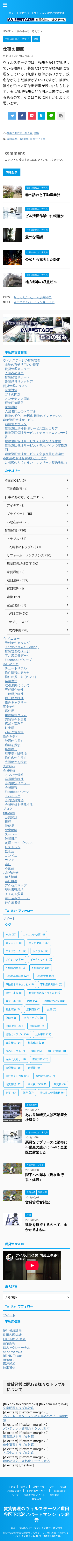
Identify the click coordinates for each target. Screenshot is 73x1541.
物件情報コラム (16, 715)
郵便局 (9, 826)
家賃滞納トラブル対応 (18, 1436)
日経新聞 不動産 (14, 1339)
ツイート (9, 918)
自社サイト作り (39, 138)
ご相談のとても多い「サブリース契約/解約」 (36, 462)
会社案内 (54, 1494)
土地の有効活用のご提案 (22, 364)
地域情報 (9, 813)
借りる (23, 1486)
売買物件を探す (16, 762)
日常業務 (23, 138)
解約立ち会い (45, 1075)
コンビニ (11, 855)
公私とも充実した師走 (42, 259)
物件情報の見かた (17, 672)
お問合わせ (10, 872)
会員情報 (11, 787)
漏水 (36, 1050)
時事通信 (9, 1368)
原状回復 (33, 1009)
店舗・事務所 (14, 724)
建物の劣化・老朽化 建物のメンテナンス (33, 416)
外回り (12, 1017)
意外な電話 (34, 237)
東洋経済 (9, 1363)
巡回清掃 (14, 1026)
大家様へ (9, 766)
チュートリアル (16, 668)
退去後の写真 (37, 1084)
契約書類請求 (14, 890)
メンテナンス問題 (17, 398)
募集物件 (9, 706)
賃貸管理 (14, 1084)
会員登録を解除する (19, 804)
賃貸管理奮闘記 (37, 1202)
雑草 (28, 1092)
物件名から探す (16, 758)
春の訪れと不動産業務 (42, 195)
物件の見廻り (16, 1059)
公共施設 (11, 817)
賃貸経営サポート (17, 377)
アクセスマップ (16, 885)
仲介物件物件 (14, 698)
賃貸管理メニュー (17, 369)
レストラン (12, 847)
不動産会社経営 (17, 976)
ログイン (40, 159)
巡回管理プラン (16, 424)
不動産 (9, 868)
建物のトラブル (17, 1034)
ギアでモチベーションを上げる (34, 302)
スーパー (11, 834)
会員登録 (9, 770)
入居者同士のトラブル (20, 411)
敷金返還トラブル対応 (18, 1445)
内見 (32, 1001)
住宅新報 (9, 1343)
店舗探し (11, 749)
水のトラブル (15, 1050)
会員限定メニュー (17, 783)
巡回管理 (12, 138)
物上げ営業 (57, 1050)
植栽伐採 (36, 1042)
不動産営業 (45, 976)
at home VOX (12, 1352)
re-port (8, 1359)
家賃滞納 (11, 407)
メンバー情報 (14, 775)
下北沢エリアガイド (36, 1490)
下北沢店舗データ (17, 655)
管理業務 (14, 1067)
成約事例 (43, 1034)
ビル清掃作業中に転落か (44, 216)
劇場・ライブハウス (19, 843)
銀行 (8, 821)
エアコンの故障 (34, 934)
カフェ (9, 860)
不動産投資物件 (51, 984)
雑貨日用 (11, 838)
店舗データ (38, 1486)
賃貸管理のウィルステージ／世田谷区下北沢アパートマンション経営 (36, 1514)
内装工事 (13, 1001)
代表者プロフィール (34, 1494)
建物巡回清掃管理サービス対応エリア (31, 428)
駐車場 (9, 728)
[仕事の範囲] (41, 116)
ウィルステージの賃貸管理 (21, 360)
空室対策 (11, 390)
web (11, 934)
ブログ (7, 809)
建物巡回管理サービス (18, 420)
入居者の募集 (14, 373)
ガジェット (14, 942)
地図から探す (14, 741)
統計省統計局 (12, 1330)
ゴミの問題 (12, 394)
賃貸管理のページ (17, 651)
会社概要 (11, 881)
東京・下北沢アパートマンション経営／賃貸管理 (36, 1527)
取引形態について (17, 685)
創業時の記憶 (54, 1001)
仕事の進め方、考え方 (19, 133)
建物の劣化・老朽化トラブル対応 (26, 1461)
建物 (36, 133)
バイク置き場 (14, 732)
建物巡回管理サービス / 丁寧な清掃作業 (33, 441)
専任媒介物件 (14, 689)
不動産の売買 (15, 967)
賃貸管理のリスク (15, 386)
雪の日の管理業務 (52, 1092)
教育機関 (11, 830)
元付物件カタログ (17, 643)
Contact (36, 1498)
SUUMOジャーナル (16, 1347)
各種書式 (11, 681)
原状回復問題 (14, 403)
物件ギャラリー (16, 702)
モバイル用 (12, 796)
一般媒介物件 (14, 694)
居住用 (9, 711)
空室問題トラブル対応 (18, 1408)
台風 (51, 1009)
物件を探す (10, 736)
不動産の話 (41, 967)
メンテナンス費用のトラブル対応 (26, 1428)
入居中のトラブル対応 (18, 1453)
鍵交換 (60, 1084)
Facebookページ (17, 792)
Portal (12, 1486)
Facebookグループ (18, 660)
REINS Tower (12, 1356)
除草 (11, 1092)
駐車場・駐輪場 (16, 753)
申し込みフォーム (17, 898)
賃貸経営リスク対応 (19, 381)
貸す (51, 1486)
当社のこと (10, 664)
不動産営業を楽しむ (20, 984)
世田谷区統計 (12, 1335)
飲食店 (9, 851)
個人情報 (11, 877)
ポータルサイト (41, 959)
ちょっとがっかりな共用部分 (33, 297)
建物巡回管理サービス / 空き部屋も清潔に (34, 454)
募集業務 (13, 1009)
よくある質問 (14, 894)
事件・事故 (14, 992)
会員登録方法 (14, 800)
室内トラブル (34, 1017)
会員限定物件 (14, 779)
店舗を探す (12, 745)
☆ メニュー (11, 638)
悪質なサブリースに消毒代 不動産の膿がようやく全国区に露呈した (46, 1147)
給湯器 (34, 1067)
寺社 (8, 864)
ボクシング (15, 959)
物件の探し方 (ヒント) (20, 677)
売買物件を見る (16, 719)
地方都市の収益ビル (41, 282)
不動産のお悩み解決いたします (25, 458)
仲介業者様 (12, 902)
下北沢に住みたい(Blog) (22, 647)
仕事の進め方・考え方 (44, 992)
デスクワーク (16, 951)
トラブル (40, 951)
